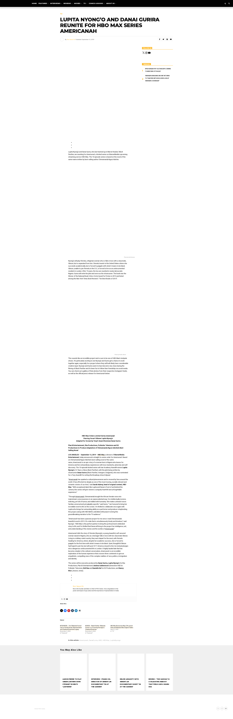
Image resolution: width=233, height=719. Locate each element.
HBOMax (106, 640)
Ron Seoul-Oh (71, 39)
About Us (110, 3)
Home (34, 3)
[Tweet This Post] (163, 39)
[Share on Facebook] (159, 39)
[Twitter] (62, 599)
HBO (100, 640)
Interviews (55, 3)
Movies (77, 3)
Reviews (67, 3)
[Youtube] (67, 599)
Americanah (83, 640)
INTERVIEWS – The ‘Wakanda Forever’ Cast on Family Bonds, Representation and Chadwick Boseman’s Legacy (71, 627)
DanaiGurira (93, 640)
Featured (42, 3)
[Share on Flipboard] (167, 39)
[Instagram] (64, 599)
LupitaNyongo (115, 640)
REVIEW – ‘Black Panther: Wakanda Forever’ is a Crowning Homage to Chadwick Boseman (95, 627)
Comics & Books (96, 3)
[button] (76, 386)
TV (84, 3)
